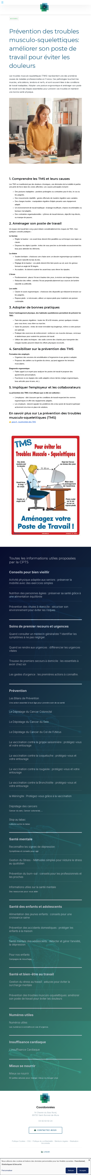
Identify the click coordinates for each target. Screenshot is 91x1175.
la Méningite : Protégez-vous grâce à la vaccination (40, 796)
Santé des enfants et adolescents (35, 907)
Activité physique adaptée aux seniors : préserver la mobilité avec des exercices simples (40, 581)
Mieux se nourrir (22, 1066)
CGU (29, 1141)
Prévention (18, 691)
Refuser (71, 1170)
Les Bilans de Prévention (24, 698)
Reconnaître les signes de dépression (32, 846)
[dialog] (45, 1166)
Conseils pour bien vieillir (29, 572)
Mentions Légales (61, 1141)
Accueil (14, 18)
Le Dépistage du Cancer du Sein (29, 721)
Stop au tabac (17, 819)
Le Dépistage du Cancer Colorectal (30, 711)
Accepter (83, 1170)
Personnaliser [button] (7, 1170)
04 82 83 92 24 (45, 1121)
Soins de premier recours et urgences (39, 626)
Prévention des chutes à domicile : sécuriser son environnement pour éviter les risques (38, 608)
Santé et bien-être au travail (31, 974)
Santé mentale (20, 839)
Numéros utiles (21, 1015)
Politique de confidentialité (43, 1141)
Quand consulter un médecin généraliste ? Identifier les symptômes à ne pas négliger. (43, 635)
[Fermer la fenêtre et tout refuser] (89, 1159)
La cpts (45, 1158)
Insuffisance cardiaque (27, 1042)
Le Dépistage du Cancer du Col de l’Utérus (35, 732)
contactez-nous (47, 1130)
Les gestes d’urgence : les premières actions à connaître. (43, 674)
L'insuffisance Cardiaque (24, 1049)
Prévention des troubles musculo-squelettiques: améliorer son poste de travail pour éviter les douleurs (44, 997)
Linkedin (47, 1152)
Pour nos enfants (19, 954)
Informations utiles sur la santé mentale (32, 887)
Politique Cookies (18, 1141)
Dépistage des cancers (23, 806)
